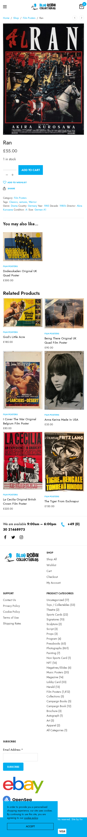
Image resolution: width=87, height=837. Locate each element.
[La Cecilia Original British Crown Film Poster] (22, 461)
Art (48, 720)
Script (50, 629)
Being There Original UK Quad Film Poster (60, 340)
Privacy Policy (11, 606)
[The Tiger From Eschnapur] (64, 461)
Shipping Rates (12, 623)
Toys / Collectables (58, 605)
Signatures (53, 619)
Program (52, 639)
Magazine (52, 677)
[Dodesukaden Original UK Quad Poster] (22, 246)
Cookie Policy (11, 612)
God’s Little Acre (14, 337)
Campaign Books (57, 701)
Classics (13, 202)
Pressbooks (53, 643)
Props (50, 634)
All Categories (55, 730)
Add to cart (30, 170)
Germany (32, 206)
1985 (46, 206)
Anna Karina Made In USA (61, 419)
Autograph (53, 716)
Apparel (51, 725)
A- (26, 210)
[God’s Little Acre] (22, 312)
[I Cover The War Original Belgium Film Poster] (22, 380)
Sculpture (52, 624)
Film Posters (29, 18)
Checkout (52, 577)
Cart (49, 571)
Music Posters (55, 672)
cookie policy (31, 818)
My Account (53, 583)
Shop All (52, 559)
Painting (51, 653)
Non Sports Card (57, 658)
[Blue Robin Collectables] (43, 6)
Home (6, 18)
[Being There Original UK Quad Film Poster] (64, 313)
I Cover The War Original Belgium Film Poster (19, 421)
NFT (49, 663)
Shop (16, 18)
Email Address (13, 750)
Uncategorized (55, 600)
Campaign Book (56, 706)
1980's (62, 206)
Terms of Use (11, 618)
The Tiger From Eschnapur (62, 501)
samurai (23, 202)
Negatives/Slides (57, 668)
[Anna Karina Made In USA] (64, 380)
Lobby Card (54, 682)
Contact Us (9, 600)
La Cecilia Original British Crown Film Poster (19, 501)
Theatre (51, 610)
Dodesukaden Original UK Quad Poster (20, 273)
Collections (53, 696)
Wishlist (51, 565)
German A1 (40, 210)
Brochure (52, 711)
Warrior (33, 202)
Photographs (54, 648)
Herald (51, 687)
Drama (14, 206)
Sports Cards (54, 615)
